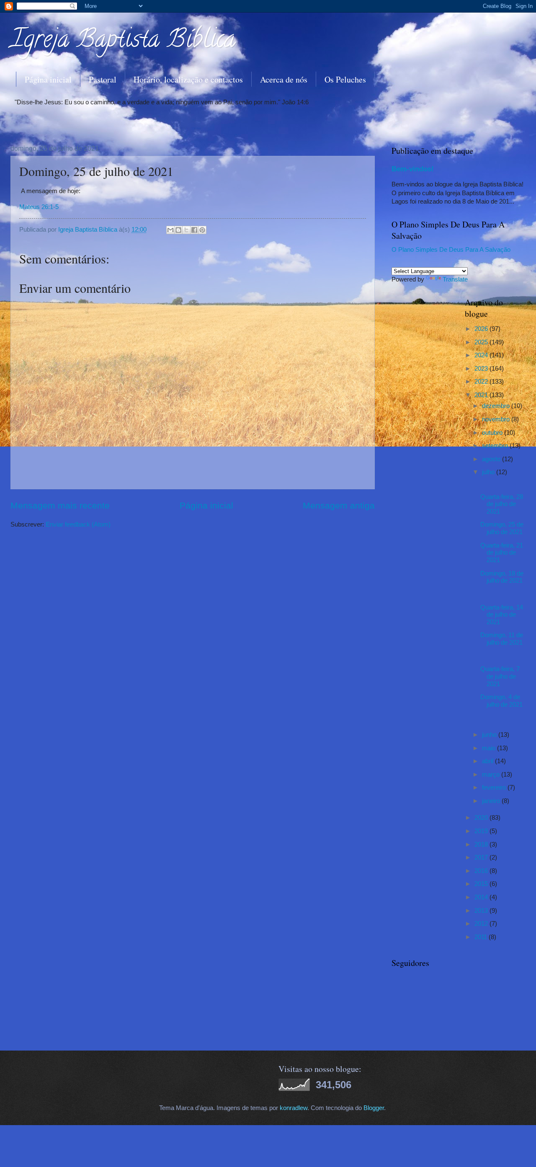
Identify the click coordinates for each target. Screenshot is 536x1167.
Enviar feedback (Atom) (78, 524)
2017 (482, 857)
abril (488, 761)
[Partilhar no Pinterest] (202, 230)
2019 (482, 831)
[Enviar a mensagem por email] (170, 230)
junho (490, 734)
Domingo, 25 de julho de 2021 (501, 528)
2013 (482, 910)
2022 (482, 381)
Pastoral (102, 79)
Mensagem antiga (339, 505)
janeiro (492, 801)
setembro (496, 445)
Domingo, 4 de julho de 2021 (501, 701)
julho (489, 472)
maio (489, 748)
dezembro (496, 406)
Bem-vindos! (413, 169)
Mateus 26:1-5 (39, 206)
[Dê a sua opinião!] (178, 230)
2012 (482, 923)
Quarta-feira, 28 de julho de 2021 (501, 504)
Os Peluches (345, 79)
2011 (481, 937)
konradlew (293, 1108)
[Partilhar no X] (186, 230)
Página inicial (48, 79)
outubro (493, 432)
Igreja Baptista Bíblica (122, 41)
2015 (482, 883)
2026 (482, 328)
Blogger (373, 1108)
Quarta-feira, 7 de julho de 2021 (500, 676)
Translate (455, 279)
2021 (482, 395)
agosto (492, 459)
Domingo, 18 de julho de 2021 (501, 577)
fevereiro (495, 787)
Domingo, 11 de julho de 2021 (501, 639)
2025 (482, 342)
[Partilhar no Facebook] (194, 230)
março (491, 774)
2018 (482, 844)
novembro (496, 419)
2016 (482, 871)
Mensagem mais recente (60, 505)
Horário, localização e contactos (188, 79)
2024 (482, 355)
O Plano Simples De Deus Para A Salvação (451, 249)
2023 (482, 368)
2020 (482, 817)
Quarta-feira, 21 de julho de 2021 (501, 552)
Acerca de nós (283, 79)
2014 (482, 897)
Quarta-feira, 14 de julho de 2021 (501, 614)
